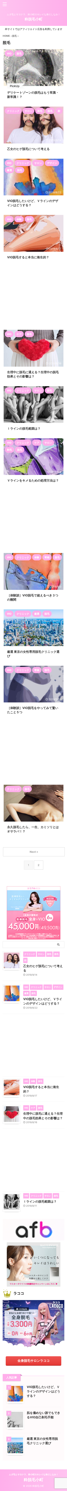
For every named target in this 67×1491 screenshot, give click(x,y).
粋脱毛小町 (34, 19)
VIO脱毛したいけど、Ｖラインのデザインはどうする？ (43, 1391)
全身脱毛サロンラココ (34, 1360)
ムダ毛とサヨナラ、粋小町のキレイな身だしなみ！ (33, 1474)
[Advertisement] (33, 295)
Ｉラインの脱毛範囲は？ (40, 1201)
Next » (34, 851)
